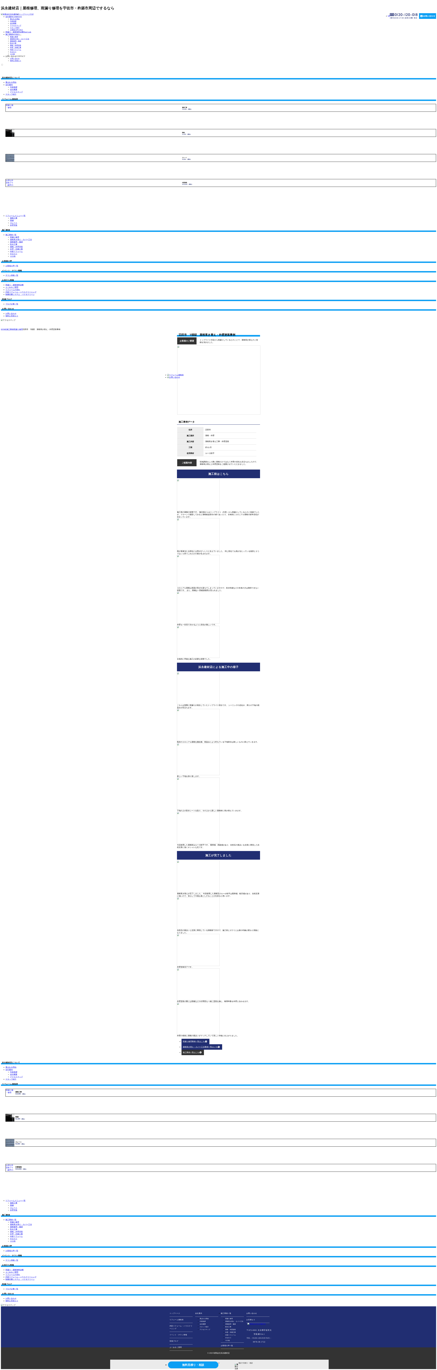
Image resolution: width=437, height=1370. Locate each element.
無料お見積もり (15, 61)
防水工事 (13, 43)
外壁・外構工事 (15, 47)
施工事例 (12, 34)
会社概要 (13, 23)
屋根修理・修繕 (15, 41)
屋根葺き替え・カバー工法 (19, 39)
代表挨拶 (13, 21)
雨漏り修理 (14, 37)
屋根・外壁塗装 (15, 45)
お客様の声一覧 (227, 1345)
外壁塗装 (13, 225)
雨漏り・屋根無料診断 (18, 32)
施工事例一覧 (226, 1313)
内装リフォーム (15, 50)
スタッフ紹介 (15, 28)
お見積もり (250, 1320)
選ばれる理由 (15, 19)
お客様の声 (16, 30)
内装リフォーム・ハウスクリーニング (181, 1327)
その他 (12, 54)
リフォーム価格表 (177, 1320)
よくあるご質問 (176, 1347)
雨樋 (12, 220)
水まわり (13, 52)
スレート (13, 223)
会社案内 (13, 17)
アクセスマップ (15, 25)
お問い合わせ (15, 58)
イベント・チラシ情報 (178, 1335)
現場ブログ (174, 1341)
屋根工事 (13, 218)
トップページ (26, 14)
